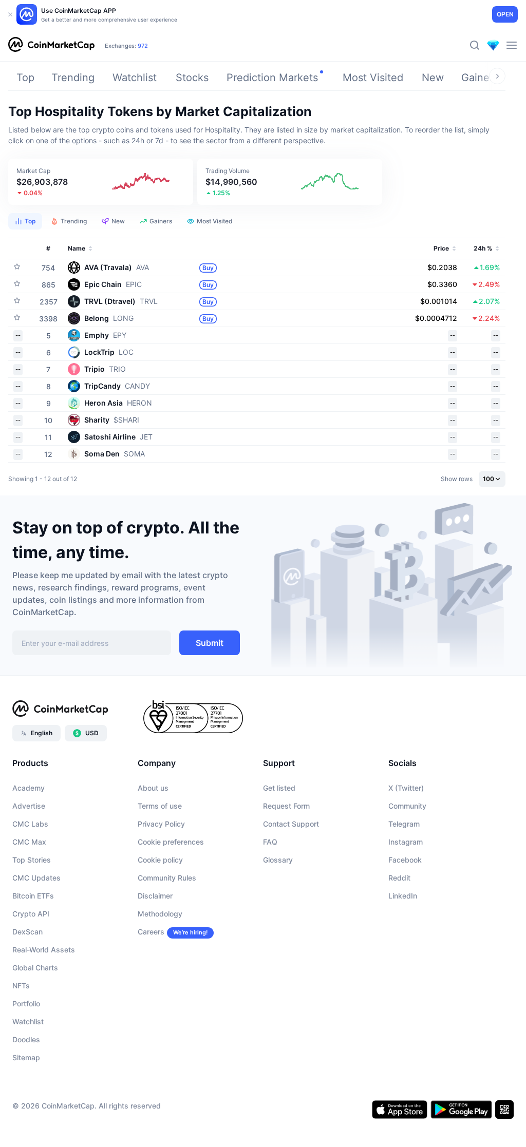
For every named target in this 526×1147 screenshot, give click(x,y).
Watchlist (134, 77)
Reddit (399, 877)
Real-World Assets (43, 949)
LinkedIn (402, 895)
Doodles (26, 1039)
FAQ (270, 841)
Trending (73, 77)
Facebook (405, 859)
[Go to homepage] (51, 45)
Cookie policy (160, 859)
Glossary (278, 859)
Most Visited (373, 77)
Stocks (192, 77)
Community (407, 805)
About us (153, 787)
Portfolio (26, 1003)
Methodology (160, 913)
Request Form (286, 805)
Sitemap (26, 1057)
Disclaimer (155, 895)
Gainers (479, 77)
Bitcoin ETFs (33, 895)
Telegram (404, 823)
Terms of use (160, 805)
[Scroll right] (497, 76)
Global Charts (35, 967)
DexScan (27, 931)
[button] (100, 182)
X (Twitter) (406, 787)
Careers (151, 931)
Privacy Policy (161, 823)
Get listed (279, 787)
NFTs (21, 985)
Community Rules (167, 877)
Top (25, 77)
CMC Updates (36, 877)
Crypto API (30, 913)
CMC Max (29, 841)
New (433, 77)
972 (143, 45)
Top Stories (31, 859)
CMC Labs (30, 823)
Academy (28, 787)
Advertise (28, 805)
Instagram (405, 841)
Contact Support (291, 823)
